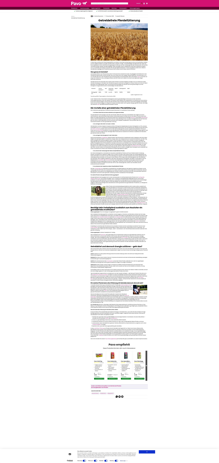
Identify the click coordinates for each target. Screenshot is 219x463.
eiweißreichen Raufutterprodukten (100, 274)
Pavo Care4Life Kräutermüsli (103, 217)
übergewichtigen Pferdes (122, 194)
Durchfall (108, 160)
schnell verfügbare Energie (126, 285)
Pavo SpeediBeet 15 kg (126, 361)
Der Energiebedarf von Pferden (99, 387)
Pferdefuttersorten (136, 145)
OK (147, 451)
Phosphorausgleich (96, 324)
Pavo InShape (125, 237)
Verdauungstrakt (98, 168)
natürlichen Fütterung (99, 328)
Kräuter (137, 221)
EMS (143, 177)
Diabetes (93, 178)
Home (72, 16)
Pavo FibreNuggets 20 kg (139, 361)
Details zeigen (123, 460)
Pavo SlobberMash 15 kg (113, 361)
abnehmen (103, 234)
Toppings (101, 335)
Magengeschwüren (141, 202)
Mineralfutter (144, 117)
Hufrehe (98, 178)
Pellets (106, 318)
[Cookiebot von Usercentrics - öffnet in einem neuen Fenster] (70, 461)
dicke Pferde (100, 130)
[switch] (95, 461)
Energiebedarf (104, 137)
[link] (147, 3)
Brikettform (114, 318)
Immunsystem (109, 261)
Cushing (140, 177)
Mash (138, 76)
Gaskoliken (100, 160)
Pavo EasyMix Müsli (118, 217)
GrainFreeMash (94, 227)
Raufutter (133, 117)
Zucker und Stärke (96, 129)
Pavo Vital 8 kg (98, 361)
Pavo (139, 277)
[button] (144, 3)
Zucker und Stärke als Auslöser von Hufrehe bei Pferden (106, 386)
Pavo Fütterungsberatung (111, 338)
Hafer (98, 104)
